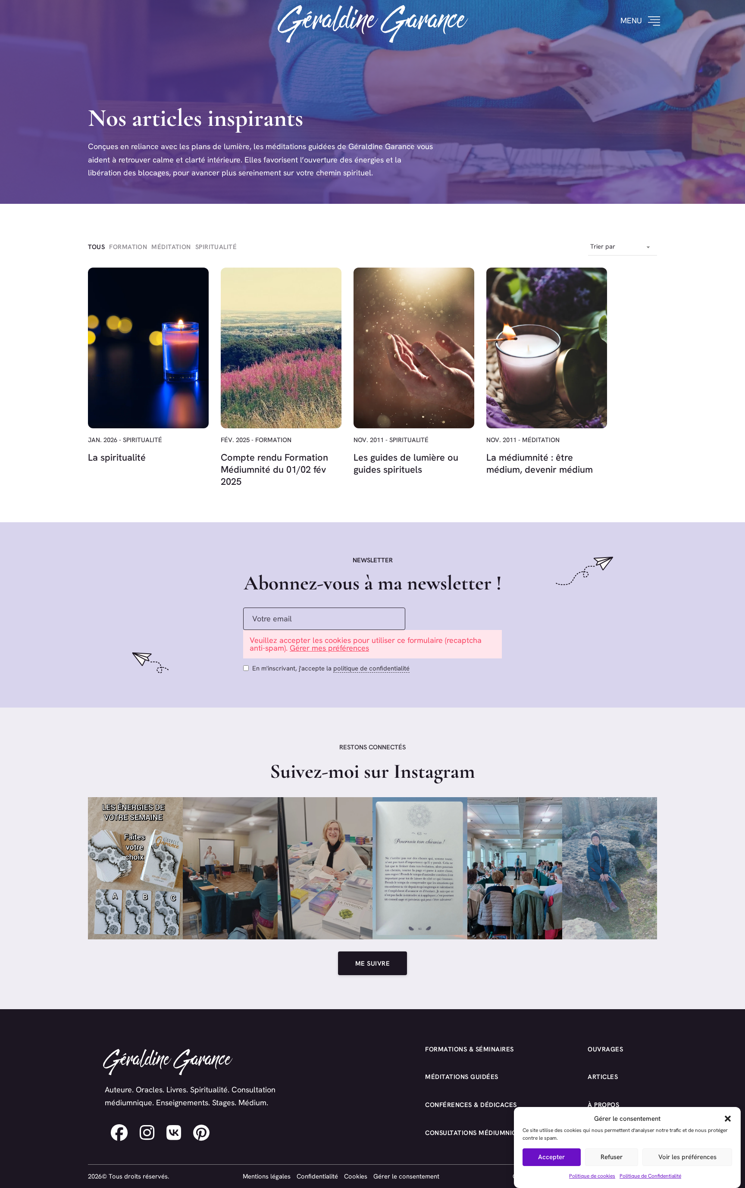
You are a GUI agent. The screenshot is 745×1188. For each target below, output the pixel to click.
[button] (727, 1118)
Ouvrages (605, 1049)
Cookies (355, 1176)
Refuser (612, 1157)
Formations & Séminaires (469, 1049)
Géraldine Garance (372, 21)
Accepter (551, 1157)
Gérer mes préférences (329, 648)
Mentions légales (267, 1176)
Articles (603, 1077)
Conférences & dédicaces (471, 1105)
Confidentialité (317, 1176)
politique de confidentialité (371, 668)
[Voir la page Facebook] (119, 1133)
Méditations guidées (461, 1077)
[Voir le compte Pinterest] (201, 1133)
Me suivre (372, 963)
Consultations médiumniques (477, 1133)
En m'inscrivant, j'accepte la (331, 668)
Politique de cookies (592, 1175)
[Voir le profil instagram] (147, 1133)
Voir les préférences (687, 1157)
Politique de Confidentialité (650, 1175)
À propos (603, 1105)
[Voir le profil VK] (173, 1133)
